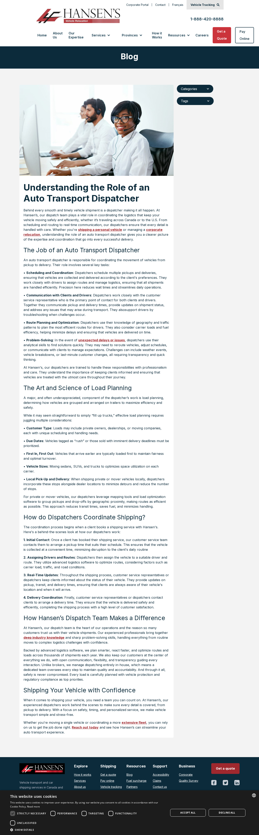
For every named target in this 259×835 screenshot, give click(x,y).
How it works (82, 774)
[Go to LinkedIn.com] (237, 783)
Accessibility (161, 774)
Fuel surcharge (136, 780)
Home (42, 35)
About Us (58, 35)
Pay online (107, 780)
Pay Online (244, 35)
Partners (132, 786)
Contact (160, 4)
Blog (129, 774)
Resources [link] (176, 35)
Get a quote (108, 774)
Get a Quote (222, 34)
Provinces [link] (130, 35)
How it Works (157, 35)
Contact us (160, 786)
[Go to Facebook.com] (214, 783)
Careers (202, 35)
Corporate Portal (137, 4)
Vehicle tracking (111, 786)
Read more (33, 806)
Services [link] (99, 35)
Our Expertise (76, 35)
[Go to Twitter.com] (225, 783)
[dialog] (129, 812)
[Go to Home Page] (77, 15)
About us (80, 786)
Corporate (186, 774)
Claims (157, 780)
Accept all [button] (187, 812)
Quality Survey (188, 780)
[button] (101, 35)
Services (80, 780)
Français (177, 4)
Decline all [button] (227, 812)
